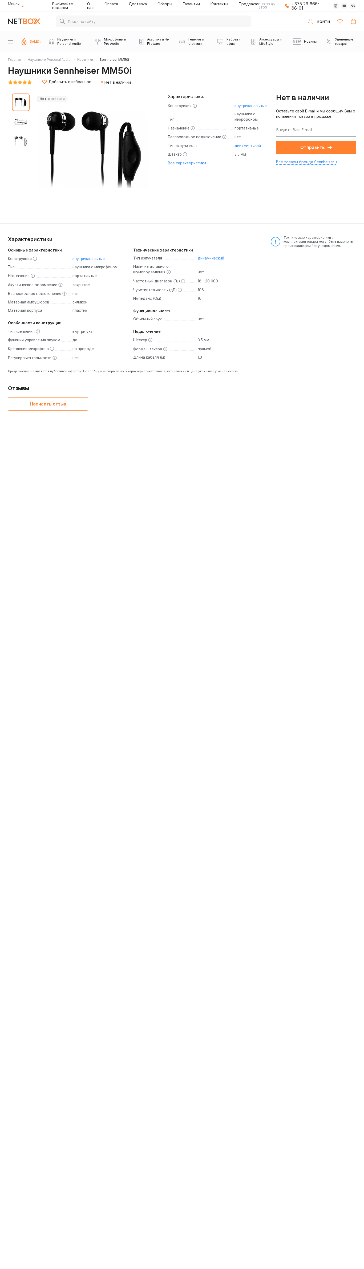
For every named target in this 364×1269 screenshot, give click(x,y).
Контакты (219, 4)
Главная (14, 60)
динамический (247, 145)
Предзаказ (249, 4)
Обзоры (164, 4)
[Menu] (10, 41)
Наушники (85, 60)
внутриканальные (250, 106)
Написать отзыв (48, 404)
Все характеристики (187, 163)
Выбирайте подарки (62, 6)
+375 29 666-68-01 (305, 6)
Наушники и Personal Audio (49, 60)
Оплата (111, 4)
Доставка (138, 4)
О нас (90, 6)
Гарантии (191, 4)
